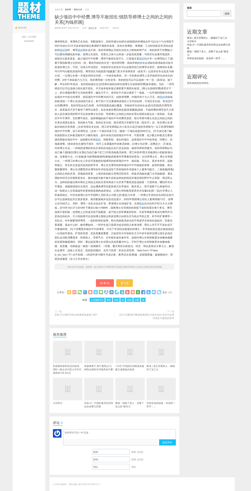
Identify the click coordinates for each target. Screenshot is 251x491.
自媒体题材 (29, 40)
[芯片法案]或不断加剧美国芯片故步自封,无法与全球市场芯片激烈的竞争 (147, 316)
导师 (116, 299)
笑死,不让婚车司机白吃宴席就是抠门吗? (76, 314)
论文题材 (32, 36)
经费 (137, 299)
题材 (24, 36)
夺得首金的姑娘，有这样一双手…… (161, 404)
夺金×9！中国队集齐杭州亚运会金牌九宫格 (98, 404)
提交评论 (167, 442)
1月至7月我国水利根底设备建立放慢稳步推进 (129, 367)
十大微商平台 (97, 299)
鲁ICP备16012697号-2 (89, 484)
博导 (109, 299)
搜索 (189, 7)
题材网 (29, 10)
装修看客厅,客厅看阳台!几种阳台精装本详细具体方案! (99, 367)
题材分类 (78, 9)
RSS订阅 (22, 27)
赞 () (106, 283)
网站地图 (73, 484)
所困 (129, 299)
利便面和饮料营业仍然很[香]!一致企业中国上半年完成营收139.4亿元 (67, 369)
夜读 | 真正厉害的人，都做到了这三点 (161, 367)
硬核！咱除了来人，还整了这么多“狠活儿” (129, 404)
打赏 (126, 283)
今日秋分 (57, 403)
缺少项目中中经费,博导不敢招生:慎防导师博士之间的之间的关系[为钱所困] (113, 19)
